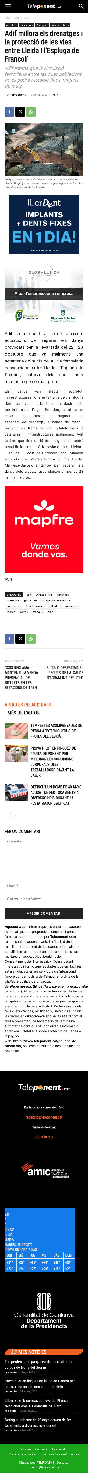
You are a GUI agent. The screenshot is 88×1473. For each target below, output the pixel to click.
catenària (63, 594)
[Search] (81, 6)
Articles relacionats (28, 705)
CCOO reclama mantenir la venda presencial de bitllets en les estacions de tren (21, 678)
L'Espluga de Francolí (56, 600)
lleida (54, 606)
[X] (20, 112)
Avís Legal (58, 1449)
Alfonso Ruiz (44, 594)
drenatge (13, 600)
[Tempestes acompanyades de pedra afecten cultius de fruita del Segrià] (16, 731)
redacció (11, 1372)
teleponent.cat (53, 1016)
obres (24, 611)
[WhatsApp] (31, 112)
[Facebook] (9, 112)
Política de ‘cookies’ (54, 1454)
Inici (7, 18)
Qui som (25, 1449)
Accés (75, 1454)
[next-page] (15, 815)
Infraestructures (60, 25)
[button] (7, 6)
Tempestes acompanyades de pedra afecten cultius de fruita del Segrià (56, 731)
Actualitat (11, 25)
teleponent (18, 94)
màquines (70, 606)
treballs (38, 611)
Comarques (22, 18)
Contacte (41, 1449)
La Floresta (14, 606)
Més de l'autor (24, 713)
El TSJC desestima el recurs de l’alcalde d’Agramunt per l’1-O (64, 673)
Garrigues (42, 25)
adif (28, 594)
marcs (11, 611)
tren (50, 611)
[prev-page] (8, 815)
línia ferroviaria (36, 606)
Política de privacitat (22, 1454)
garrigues (30, 600)
